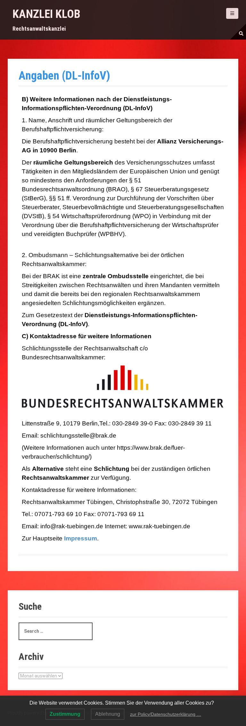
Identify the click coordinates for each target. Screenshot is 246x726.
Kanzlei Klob (46, 14)
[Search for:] (56, 631)
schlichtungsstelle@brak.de (78, 435)
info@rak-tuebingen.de (72, 526)
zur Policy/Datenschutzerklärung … (165, 714)
